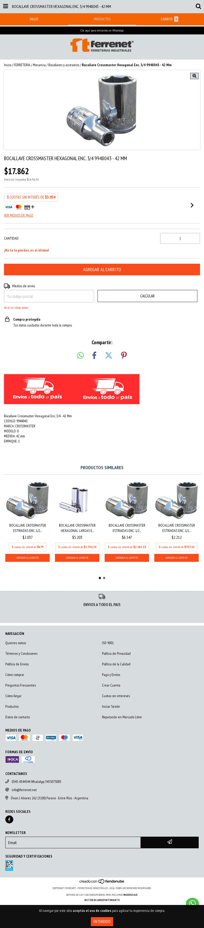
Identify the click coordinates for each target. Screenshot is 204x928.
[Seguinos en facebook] (9, 819)
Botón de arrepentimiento (102, 900)
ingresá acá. (130, 894)
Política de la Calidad (116, 664)
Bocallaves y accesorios (63, 64)
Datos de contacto (17, 717)
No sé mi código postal (16, 308)
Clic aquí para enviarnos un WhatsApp (102, 30)
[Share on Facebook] (94, 355)
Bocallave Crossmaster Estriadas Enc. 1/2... (27, 528)
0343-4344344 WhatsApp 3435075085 (36, 781)
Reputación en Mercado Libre (122, 717)
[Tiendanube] (102, 883)
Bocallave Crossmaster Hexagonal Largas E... (77, 528)
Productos (12, 706)
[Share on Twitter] (109, 355)
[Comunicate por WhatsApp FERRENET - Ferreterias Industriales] (192, 903)
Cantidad (11, 238)
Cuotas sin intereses (116, 695)
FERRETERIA (22, 64)
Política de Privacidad (116, 653)
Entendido (102, 921)
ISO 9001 (108, 642)
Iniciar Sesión (111, 706)
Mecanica (39, 64)
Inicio (7, 64)
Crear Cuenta (111, 685)
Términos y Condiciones (21, 653)
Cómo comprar (14, 674)
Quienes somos (15, 642)
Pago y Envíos (111, 674)
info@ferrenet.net (24, 789)
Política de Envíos (17, 664)
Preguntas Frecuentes (20, 685)
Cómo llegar (13, 695)
